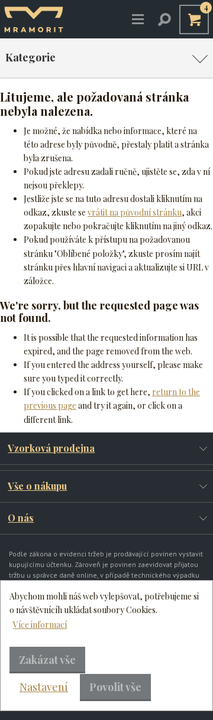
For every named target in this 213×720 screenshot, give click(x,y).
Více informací (40, 624)
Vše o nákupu (37, 486)
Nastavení (44, 687)
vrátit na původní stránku (135, 212)
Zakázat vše (47, 660)
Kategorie (30, 57)
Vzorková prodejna (51, 448)
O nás (21, 518)
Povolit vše (115, 687)
